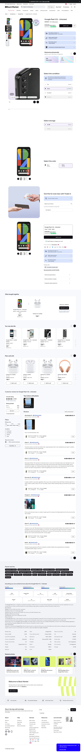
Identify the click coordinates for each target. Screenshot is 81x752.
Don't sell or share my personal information (58, 728)
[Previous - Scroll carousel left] (71, 53)
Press (6, 722)
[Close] (79, 1)
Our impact (7, 724)
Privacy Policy (56, 730)
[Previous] (18, 179)
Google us (24, 686)
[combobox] (58, 203)
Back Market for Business (34, 736)
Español (74, 4)
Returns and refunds (21, 725)
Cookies (55, 725)
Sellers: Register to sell (33, 732)
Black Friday (44, 727)
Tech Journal (44, 720)
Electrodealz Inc (54, 244)
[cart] (74, 7)
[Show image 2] (24, 179)
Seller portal (31, 734)
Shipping (19, 724)
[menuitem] (25, 10)
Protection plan (32, 724)
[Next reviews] (74, 558)
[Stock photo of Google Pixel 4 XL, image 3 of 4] (8, 43)
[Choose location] (67, 4)
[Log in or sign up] (71, 7)
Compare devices (45, 722)
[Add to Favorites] (74, 25)
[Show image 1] (21, 179)
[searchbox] (34, 7)
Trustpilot (7, 729)
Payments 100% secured (34, 738)
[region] (60, 59)
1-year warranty (32, 722)
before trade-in (53, 25)
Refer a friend (32, 720)
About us (7, 720)
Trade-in (31, 725)
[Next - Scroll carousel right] (74, 53)
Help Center (19, 722)
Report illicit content (58, 732)
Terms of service (57, 720)
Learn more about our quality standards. (38, 627)
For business (66, 7)
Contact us (19, 720)
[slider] (6, 425)
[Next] (30, 179)
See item (44, 435)
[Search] (22, 7)
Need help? (58, 7)
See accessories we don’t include (51, 270)
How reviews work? (10, 413)
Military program (32, 731)
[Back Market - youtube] (12, 731)
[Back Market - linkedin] (6, 734)
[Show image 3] (27, 179)
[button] (36, 23)
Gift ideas (43, 725)
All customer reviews (46, 724)
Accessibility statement (9, 725)
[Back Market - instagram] (6, 731)
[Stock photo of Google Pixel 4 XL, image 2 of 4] (8, 35)
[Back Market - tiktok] (9, 731)
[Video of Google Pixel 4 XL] (8, 28)
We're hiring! (7, 727)
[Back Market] (12, 7)
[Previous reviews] (71, 558)
